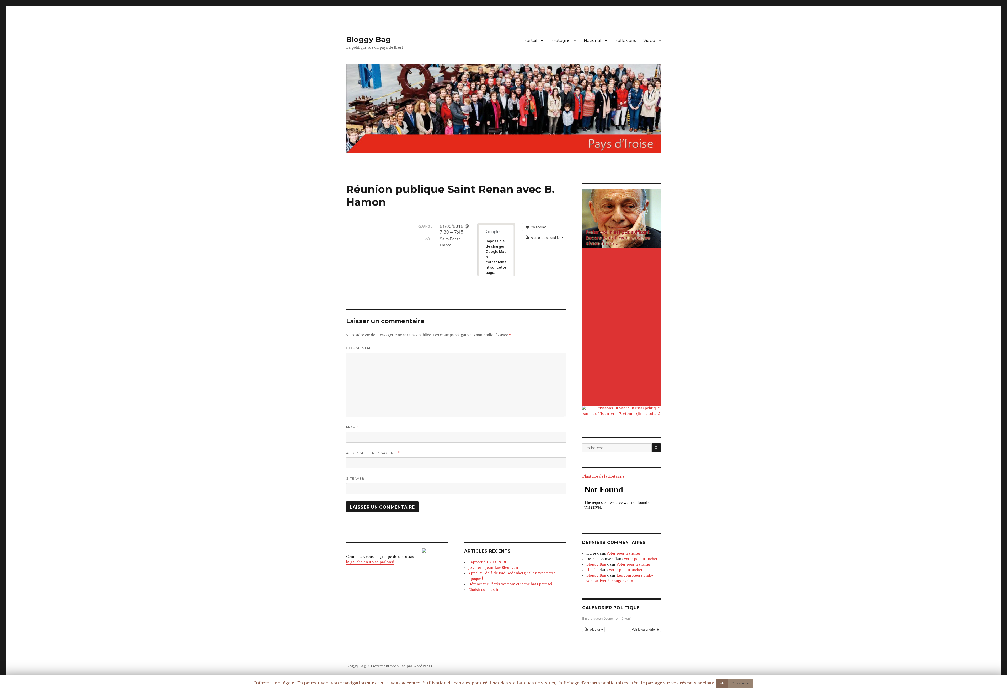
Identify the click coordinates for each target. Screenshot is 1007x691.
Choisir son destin (483, 589)
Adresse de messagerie (373, 453)
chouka (592, 570)
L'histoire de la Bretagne (603, 476)
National (592, 40)
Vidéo (649, 40)
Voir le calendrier (644, 629)
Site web (355, 478)
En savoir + (740, 683)
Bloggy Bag (368, 39)
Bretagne (560, 40)
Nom (352, 427)
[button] (544, 237)
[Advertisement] (622, 327)
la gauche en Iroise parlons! (370, 562)
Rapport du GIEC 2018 (487, 562)
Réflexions (625, 40)
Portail (530, 40)
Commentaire (360, 348)
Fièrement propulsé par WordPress (401, 666)
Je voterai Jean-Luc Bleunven (493, 567)
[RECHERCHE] (656, 447)
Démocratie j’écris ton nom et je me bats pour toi (510, 584)
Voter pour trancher (623, 553)
